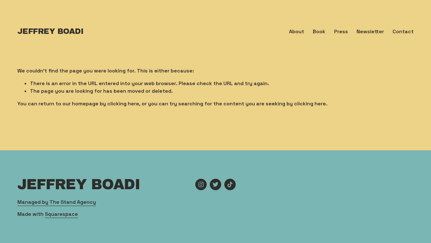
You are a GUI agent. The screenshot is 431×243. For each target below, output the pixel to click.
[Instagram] (201, 184)
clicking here (123, 103)
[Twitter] (215, 184)
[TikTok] (230, 184)
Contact (403, 31)
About (296, 31)
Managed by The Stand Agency (56, 202)
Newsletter (370, 31)
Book (319, 31)
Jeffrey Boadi (50, 31)
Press (341, 31)
